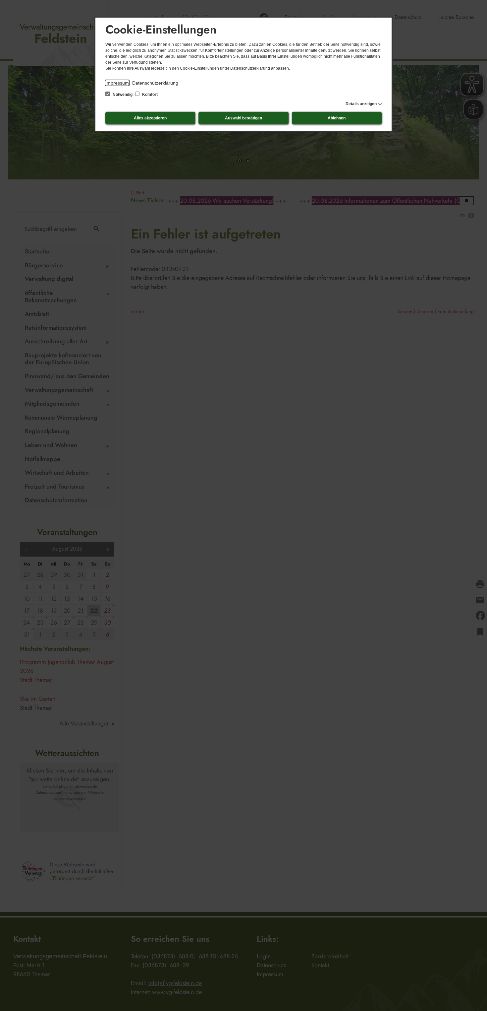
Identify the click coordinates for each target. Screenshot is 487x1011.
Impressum (117, 83)
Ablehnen (337, 118)
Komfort (149, 94)
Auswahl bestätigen (243, 118)
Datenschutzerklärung (155, 83)
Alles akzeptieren (150, 118)
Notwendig (123, 94)
